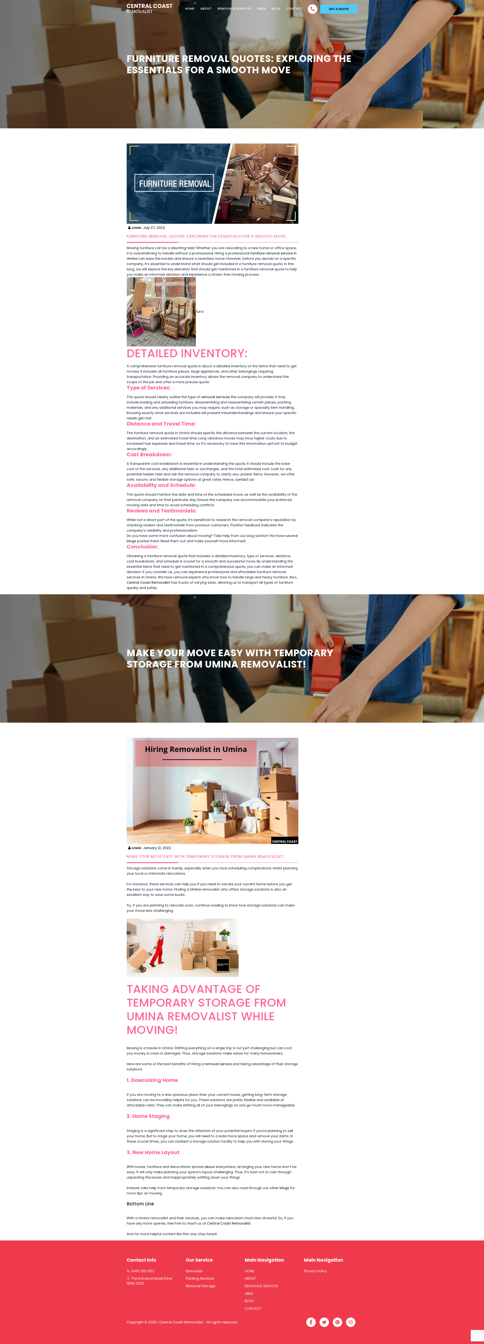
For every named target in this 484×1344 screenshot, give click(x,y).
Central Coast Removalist (148, 582)
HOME (190, 8)
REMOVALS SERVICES (234, 8)
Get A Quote (339, 9)
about (210, 1166)
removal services (215, 397)
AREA (261, 8)
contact (181, 1141)
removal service (218, 1064)
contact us (244, 479)
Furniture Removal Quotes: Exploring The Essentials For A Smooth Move (206, 236)
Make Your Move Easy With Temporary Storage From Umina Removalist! (205, 856)
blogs (131, 541)
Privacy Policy (315, 1271)
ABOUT (206, 8)
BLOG (275, 8)
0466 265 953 (142, 1271)
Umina (195, 889)
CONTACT (294, 8)
